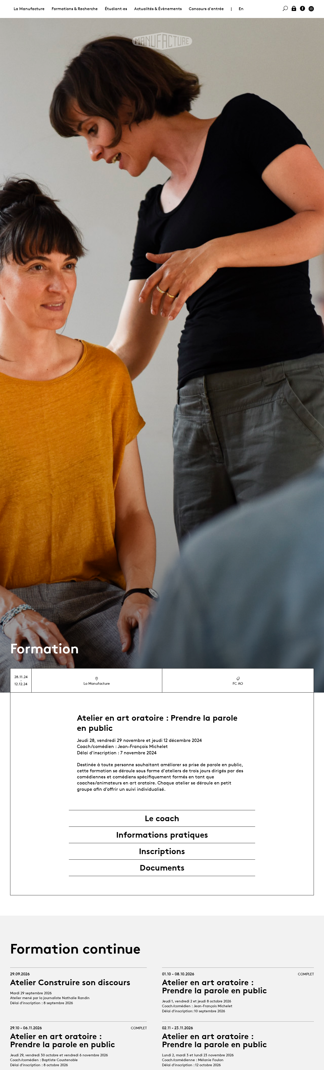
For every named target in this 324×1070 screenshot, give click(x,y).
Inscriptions (162, 851)
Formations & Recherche (75, 8)
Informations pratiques (162, 835)
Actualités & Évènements (158, 8)
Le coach (162, 818)
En (241, 8)
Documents (162, 868)
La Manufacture (29, 8)
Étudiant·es (116, 8)
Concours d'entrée (206, 8)
